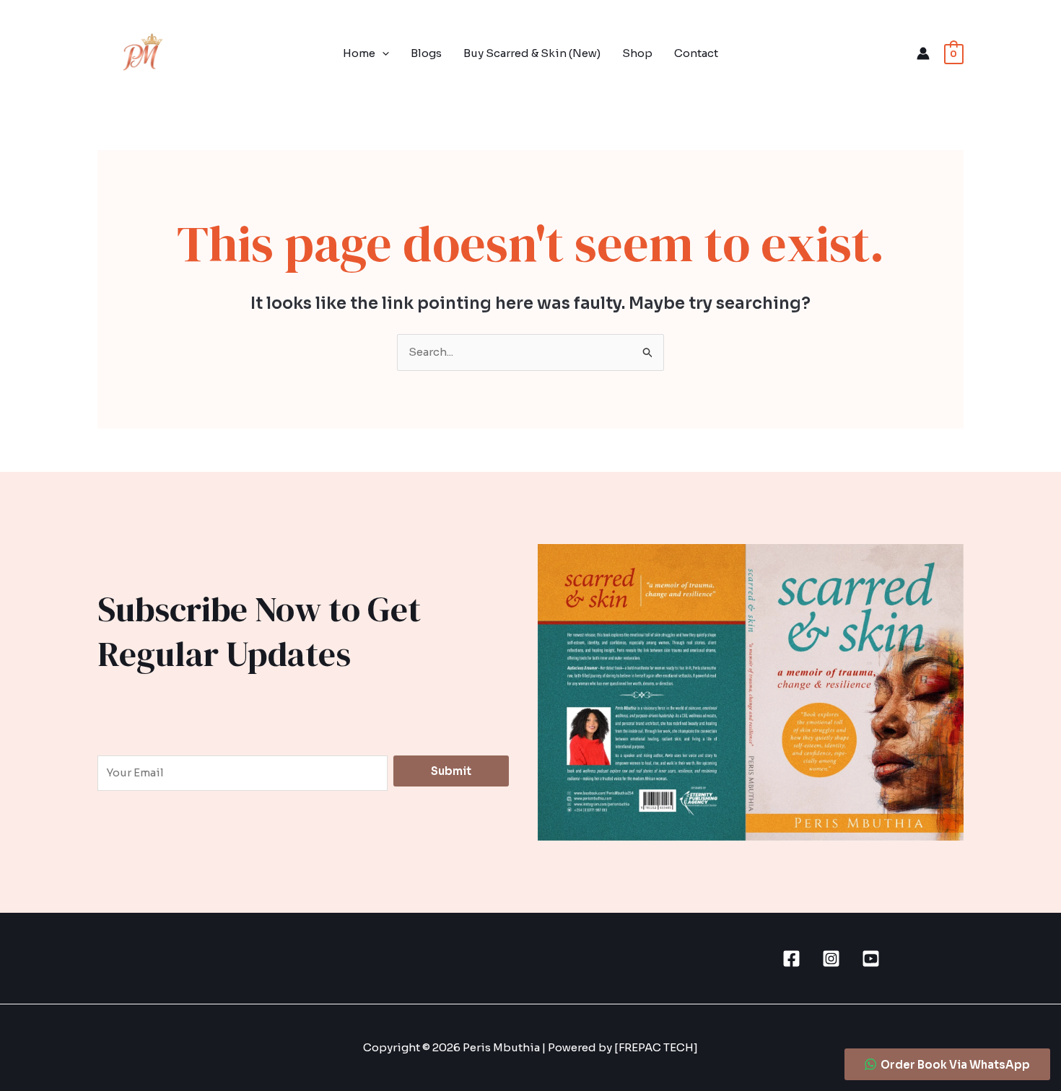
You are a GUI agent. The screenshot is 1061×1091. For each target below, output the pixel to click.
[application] (382, 53)
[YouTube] (871, 959)
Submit (451, 771)
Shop (637, 53)
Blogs (426, 53)
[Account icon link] (923, 53)
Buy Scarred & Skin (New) (532, 53)
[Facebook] (791, 959)
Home (359, 53)
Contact (696, 53)
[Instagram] (831, 959)
